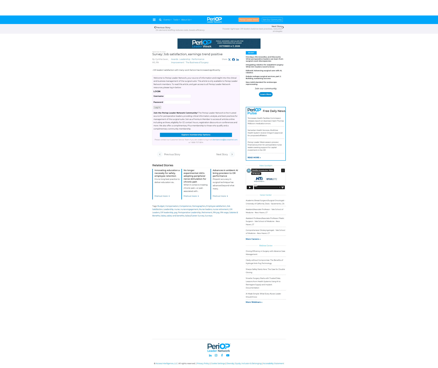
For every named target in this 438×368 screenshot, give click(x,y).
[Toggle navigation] (154, 19)
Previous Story (180, 28)
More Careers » (253, 239)
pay (175, 212)
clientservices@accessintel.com (224, 140)
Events (167, 20)
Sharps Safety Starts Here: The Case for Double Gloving (265, 270)
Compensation (172, 206)
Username (159, 96)
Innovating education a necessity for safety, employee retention (167, 173)
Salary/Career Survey (194, 216)
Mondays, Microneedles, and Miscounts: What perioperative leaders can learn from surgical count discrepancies (264, 59)
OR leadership (166, 212)
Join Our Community (272, 20)
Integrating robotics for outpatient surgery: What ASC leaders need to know (265, 66)
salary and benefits (175, 216)
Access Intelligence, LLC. (167, 363)
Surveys (208, 216)
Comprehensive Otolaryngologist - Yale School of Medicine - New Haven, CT (265, 231)
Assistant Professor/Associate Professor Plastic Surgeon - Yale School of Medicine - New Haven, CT (265, 221)
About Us (185, 20)
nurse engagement (189, 209)
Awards (174, 59)
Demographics (198, 206)
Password (158, 102)
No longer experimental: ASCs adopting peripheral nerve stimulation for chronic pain (195, 176)
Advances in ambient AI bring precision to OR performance (225, 173)
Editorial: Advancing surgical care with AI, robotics (264, 71)
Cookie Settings (218, 363)
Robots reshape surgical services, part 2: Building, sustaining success (263, 77)
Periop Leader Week (249, 20)
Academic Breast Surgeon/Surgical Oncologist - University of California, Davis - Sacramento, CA (265, 202)
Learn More (265, 94)
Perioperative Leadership (189, 212)
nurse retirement (221, 209)
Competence (185, 206)
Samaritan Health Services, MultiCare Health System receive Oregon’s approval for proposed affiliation (265, 133)
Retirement (207, 212)
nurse (177, 209)
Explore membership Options (196, 135)
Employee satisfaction (216, 206)
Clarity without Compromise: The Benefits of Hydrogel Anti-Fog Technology (264, 261)
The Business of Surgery (197, 62)
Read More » (254, 157)
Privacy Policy (203, 363)
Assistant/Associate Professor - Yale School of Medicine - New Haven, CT (264, 210)
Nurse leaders (205, 209)
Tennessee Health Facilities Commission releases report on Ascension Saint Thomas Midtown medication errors (266, 120)
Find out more (161, 196)
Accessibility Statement (273, 363)
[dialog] (160, 20)
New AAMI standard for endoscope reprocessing (261, 83)
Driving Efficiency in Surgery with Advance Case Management (265, 252)
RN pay (216, 212)
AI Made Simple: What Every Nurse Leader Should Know (263, 295)
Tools (175, 20)
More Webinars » (254, 302)
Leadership (184, 59)
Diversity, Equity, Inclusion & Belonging (244, 363)
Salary (163, 216)
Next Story (252, 28)
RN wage (224, 212)
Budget (161, 206)
